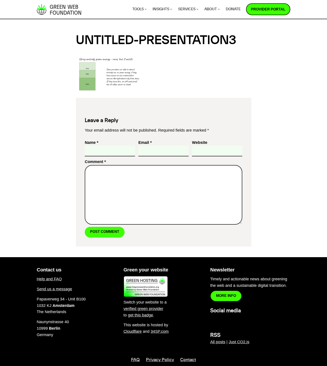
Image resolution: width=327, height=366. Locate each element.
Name (91, 142)
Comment (95, 161)
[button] (145, 9)
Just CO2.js (239, 342)
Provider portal (268, 9)
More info (226, 296)
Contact (188, 360)
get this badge (140, 315)
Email (145, 142)
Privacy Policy (160, 360)
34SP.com (160, 331)
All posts (217, 342)
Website (199, 142)
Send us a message (54, 289)
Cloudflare (132, 331)
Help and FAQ (49, 279)
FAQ (135, 360)
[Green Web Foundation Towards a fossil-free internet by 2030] (59, 9)
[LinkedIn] (213, 320)
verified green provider (143, 308)
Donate (233, 9)
